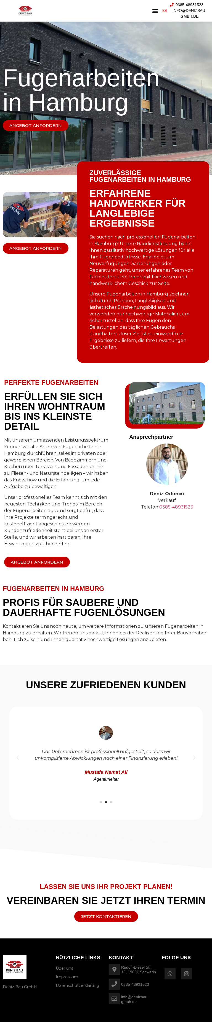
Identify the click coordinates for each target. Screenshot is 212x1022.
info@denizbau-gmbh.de (135, 999)
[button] (155, 10)
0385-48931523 (135, 984)
